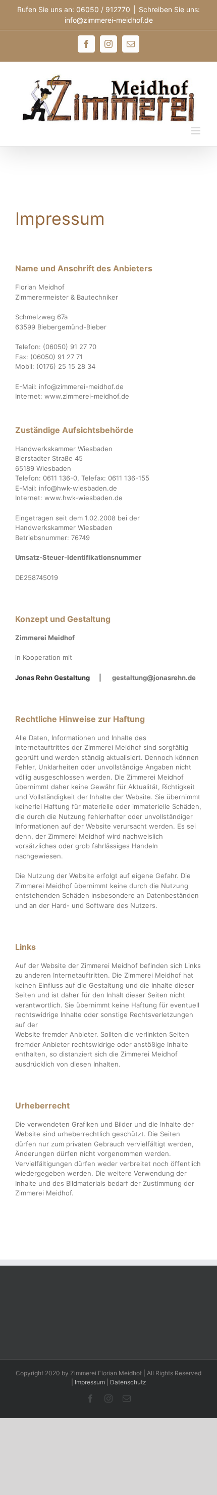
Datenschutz (128, 1382)
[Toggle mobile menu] (196, 130)
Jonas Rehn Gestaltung (52, 677)
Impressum (90, 1382)
